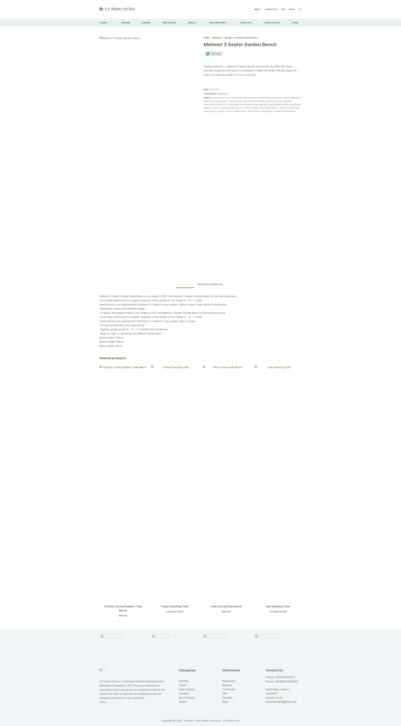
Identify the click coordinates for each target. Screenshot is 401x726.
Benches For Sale (214, 104)
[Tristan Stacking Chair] (174, 483)
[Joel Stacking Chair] (278, 483)
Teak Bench (254, 111)
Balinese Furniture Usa (285, 98)
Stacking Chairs (174, 611)
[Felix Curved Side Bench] (226, 483)
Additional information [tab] (209, 284)
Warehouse (228, 681)
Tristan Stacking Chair (175, 606)
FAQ (283, 9)
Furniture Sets (272, 23)
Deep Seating (169, 23)
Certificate (228, 689)
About (257, 9)
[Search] (300, 9)
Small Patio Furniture (232, 111)
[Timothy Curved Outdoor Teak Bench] (122, 483)
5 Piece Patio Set (221, 98)
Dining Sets (246, 23)
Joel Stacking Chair (278, 606)
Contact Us (271, 9)
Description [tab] (185, 284)
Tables (191, 23)
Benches (125, 23)
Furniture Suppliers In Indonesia (247, 104)
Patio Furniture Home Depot (261, 108)
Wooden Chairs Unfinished (279, 111)
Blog (291, 9)
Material (227, 685)
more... (103, 702)
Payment (227, 697)
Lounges (146, 23)
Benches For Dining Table (219, 101)
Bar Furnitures (217, 23)
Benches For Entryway (250, 101)
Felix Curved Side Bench (226, 606)
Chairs (103, 23)
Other (295, 23)
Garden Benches (278, 104)
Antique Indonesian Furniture (251, 98)
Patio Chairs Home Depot (228, 108)
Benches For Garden (278, 101)
